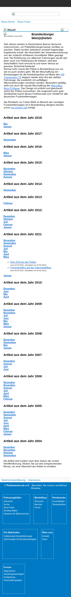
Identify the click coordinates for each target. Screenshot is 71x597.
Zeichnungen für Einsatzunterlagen (20, 539)
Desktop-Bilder (11, 510)
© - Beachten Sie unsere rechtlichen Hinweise (35, 486)
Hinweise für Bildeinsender (16, 514)
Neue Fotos (24, 21)
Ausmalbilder (58, 501)
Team (44, 539)
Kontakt (45, 536)
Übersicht (8, 501)
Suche (7, 504)
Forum (37, 507)
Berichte (38, 504)
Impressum (34, 480)
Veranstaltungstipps (13, 580)
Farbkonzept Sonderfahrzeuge (18, 536)
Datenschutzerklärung (14, 480)
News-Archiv (8, 21)
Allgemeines (9, 571)
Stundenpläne (59, 504)
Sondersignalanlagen (14, 574)
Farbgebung (9, 577)
